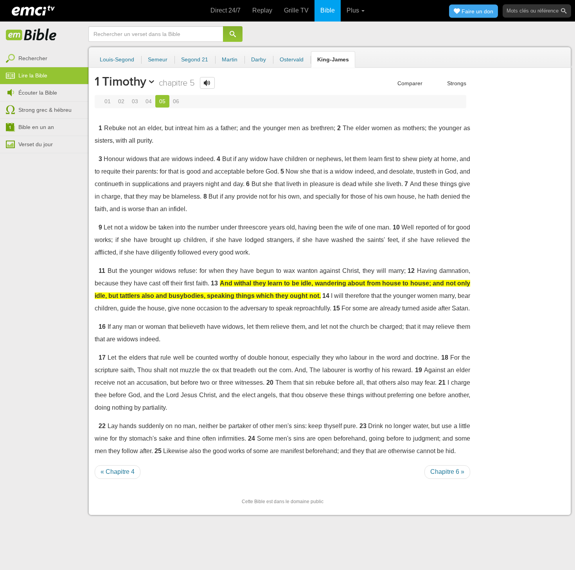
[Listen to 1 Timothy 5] (207, 83)
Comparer (409, 83)
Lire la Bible (32, 75)
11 (102, 270)
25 (158, 451)
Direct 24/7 (225, 10)
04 (149, 101)
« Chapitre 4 (118, 471)
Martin (229, 59)
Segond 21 (194, 59)
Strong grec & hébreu (45, 110)
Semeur (157, 59)
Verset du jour (35, 144)
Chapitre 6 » (447, 471)
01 (107, 101)
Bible (327, 10)
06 (176, 101)
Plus (354, 10)
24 (251, 438)
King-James (333, 59)
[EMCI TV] (33, 10)
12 (411, 270)
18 (444, 357)
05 (162, 101)
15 (336, 308)
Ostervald (292, 59)
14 (325, 295)
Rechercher (32, 58)
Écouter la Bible (37, 93)
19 (418, 370)
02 (121, 101)
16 (102, 326)
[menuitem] (44, 58)
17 (102, 357)
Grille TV (296, 10)
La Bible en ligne (31, 35)
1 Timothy (120, 81)
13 (214, 283)
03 (135, 101)
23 (363, 426)
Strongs (456, 83)
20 (269, 382)
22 (102, 426)
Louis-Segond (117, 59)
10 (396, 227)
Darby (258, 59)
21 (442, 382)
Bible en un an (36, 127)
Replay (262, 10)
